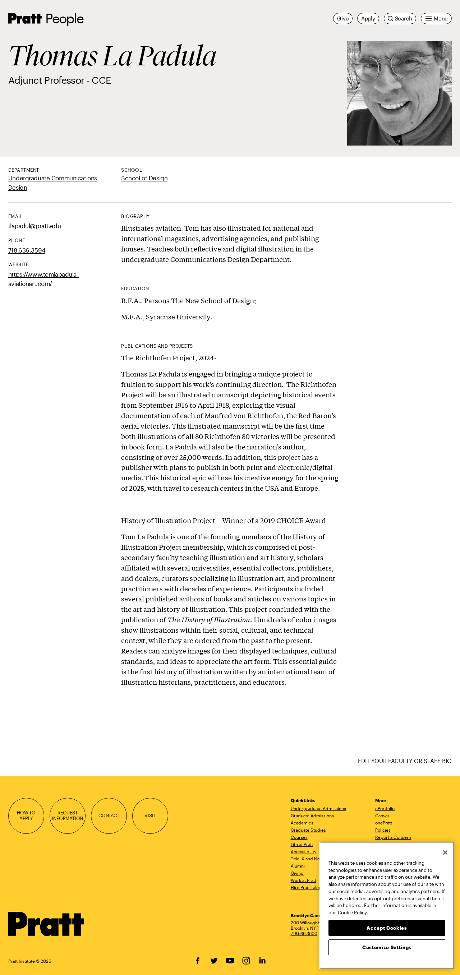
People (64, 18)
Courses (299, 837)
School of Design (144, 177)
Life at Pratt (302, 844)
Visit (150, 815)
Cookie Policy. (353, 912)
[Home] (46, 924)
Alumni (298, 865)
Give (343, 18)
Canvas (382, 815)
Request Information (67, 815)
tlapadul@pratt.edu (34, 225)
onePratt (383, 822)
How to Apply (26, 815)
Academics (302, 822)
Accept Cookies (387, 927)
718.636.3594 (26, 250)
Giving (297, 872)
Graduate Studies (308, 829)
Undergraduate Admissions (318, 808)
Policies (383, 829)
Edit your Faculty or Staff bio (405, 760)
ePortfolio (385, 808)
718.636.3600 (304, 933)
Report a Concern (393, 837)
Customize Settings (386, 947)
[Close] (445, 852)
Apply (368, 18)
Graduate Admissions (312, 815)
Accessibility (303, 851)
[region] (386, 905)
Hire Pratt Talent (307, 887)
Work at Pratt (303, 880)
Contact (108, 815)
